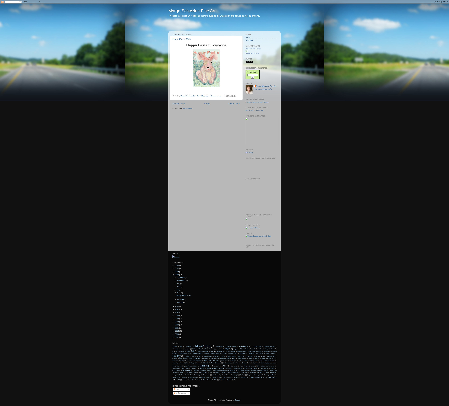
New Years (236, 363)
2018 (177, 319)
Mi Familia (205, 363)
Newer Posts (178, 103)
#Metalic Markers (269, 346)
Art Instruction (180, 351)
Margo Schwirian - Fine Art (253, 48)
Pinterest (194, 368)
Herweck (175, 360)
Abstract (219, 349)
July (178, 284)
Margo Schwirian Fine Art (191, 10)
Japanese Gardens (211, 361)
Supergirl (235, 375)
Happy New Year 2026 (268, 358)
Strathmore (227, 375)
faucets (174, 358)
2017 (177, 322)
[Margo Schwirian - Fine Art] (246, 51)
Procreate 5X (264, 368)
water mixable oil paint (258, 377)
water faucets (244, 377)
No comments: (216, 96)
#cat (181, 346)
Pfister (225, 366)
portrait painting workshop (215, 368)
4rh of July (212, 349)
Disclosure (249, 40)
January (180, 302)
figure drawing (183, 358)
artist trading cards (203, 351)
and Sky (260, 349)
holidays (182, 360)
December (181, 277)
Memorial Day (184, 363)
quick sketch (176, 370)
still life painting (216, 375)
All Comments (180, 393)
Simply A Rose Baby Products (229, 372)
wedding (192, 380)
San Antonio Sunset (191, 372)
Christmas (242, 353)
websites (184, 380)
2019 (177, 316)
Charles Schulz (232, 353)
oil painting (255, 363)
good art (257, 358)
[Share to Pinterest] (235, 96)
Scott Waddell (203, 372)
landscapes (233, 360)
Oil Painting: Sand (177, 366)
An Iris (253, 349)
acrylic (227, 349)
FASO (263, 356)
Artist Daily (191, 351)
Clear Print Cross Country (255, 353)
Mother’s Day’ (227, 363)
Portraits (228, 368)
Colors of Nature (270, 353)
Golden (250, 358)
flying (233, 358)
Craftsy (176, 356)
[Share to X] (230, 96)
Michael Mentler (216, 363)
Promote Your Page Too (252, 53)
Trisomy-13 (176, 377)
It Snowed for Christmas (194, 360)
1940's (194, 349)
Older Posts (234, 103)
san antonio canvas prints (254, 110)
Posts (177, 389)
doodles (216, 356)
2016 (177, 325)
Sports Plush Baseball (181, 375)
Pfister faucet (233, 366)
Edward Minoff (231, 356)
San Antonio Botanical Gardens (203, 370)
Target (249, 375)
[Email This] (226, 96)
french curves (242, 358)
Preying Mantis (238, 368)
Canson (224, 353)
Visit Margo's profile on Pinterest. (258, 102)
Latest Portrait (243, 360)
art (173, 351)
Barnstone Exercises (255, 351)
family (257, 356)
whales (199, 380)
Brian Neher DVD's (185, 353)
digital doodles (208, 356)
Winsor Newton (207, 380)
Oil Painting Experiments (268, 363)
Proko (272, 368)
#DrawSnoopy (219, 346)
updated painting (193, 377)
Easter (223, 356)
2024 (177, 272)
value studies (227, 377)
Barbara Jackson (242, 351)
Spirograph (273, 372)
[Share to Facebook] (232, 96)
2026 (177, 266)
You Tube (222, 380)
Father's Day (271, 356)
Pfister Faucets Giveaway (247, 366)
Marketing (175, 363)
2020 (177, 312)
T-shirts (242, 375)
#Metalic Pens (176, 349)
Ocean (244, 363)
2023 (177, 275)
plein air (201, 368)
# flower (174, 346)
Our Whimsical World (191, 366)
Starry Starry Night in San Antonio (200, 375)
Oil (249, 363)
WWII (215, 380)
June (179, 287)
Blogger (238, 400)
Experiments (249, 356)
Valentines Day (217, 377)
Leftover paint (253, 360)
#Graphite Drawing (230, 346)
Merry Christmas (195, 363)
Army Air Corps (269, 349)
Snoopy (259, 373)
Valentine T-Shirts (205, 377)
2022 (177, 306)
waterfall (177, 380)
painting (204, 365)
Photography (176, 368)
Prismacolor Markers (251, 368)
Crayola (187, 356)
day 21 (194, 356)
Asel (212, 351)
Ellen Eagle (241, 356)
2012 (177, 337)
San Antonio (186, 370)
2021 (177, 309)
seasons (216, 372)
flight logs (205, 358)
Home (207, 103)
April (179, 293)
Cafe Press (197, 353)
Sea (211, 372)
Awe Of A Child (230, 351)
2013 (177, 334)
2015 (177, 328)
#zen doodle (186, 349)
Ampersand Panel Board (241, 349)
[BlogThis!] (228, 96)
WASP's (236, 377)
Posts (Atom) (187, 108)
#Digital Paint (188, 346)
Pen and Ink (217, 366)
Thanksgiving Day (269, 375)
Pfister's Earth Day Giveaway (265, 366)
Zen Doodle (230, 380)
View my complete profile (263, 89)
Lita (261, 360)
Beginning (266, 351)
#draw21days (202, 346)
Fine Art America (194, 358)
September (181, 280)
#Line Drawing (257, 346)
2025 (177, 269)
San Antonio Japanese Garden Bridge (224, 370)
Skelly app (244, 372)
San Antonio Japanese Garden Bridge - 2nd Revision (253, 370)
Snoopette (252, 372)
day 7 (199, 356)
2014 (177, 331)
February (180, 299)
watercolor (272, 377)
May (179, 290)
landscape (224, 360)
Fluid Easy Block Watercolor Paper (220, 358)
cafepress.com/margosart (212, 353)
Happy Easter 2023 (182, 39)
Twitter (184, 377)
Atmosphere (220, 351)
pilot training (185, 368)
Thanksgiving (257, 375)
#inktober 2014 (244, 346)
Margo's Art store (269, 360)
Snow (266, 372)
